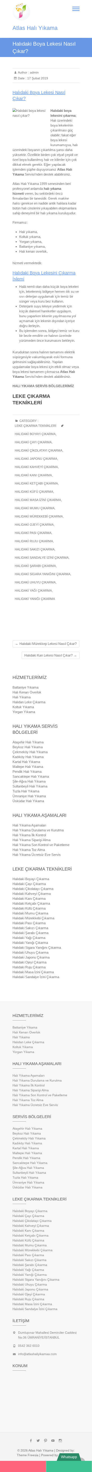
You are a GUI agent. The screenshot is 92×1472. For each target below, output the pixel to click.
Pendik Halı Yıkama (27, 771)
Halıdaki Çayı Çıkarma (33, 442)
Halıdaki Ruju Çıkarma (34, 541)
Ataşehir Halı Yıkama (28, 742)
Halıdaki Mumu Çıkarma (34, 508)
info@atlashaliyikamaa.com (37, 1354)
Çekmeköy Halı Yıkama (30, 752)
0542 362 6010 (29, 1345)
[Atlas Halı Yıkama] (23, 12)
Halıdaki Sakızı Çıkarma (34, 549)
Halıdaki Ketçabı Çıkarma (36, 483)
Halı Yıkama (22, 697)
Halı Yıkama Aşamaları (29, 825)
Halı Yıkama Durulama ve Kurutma (38, 830)
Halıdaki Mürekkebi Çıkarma (39, 516)
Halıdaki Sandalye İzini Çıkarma (42, 557)
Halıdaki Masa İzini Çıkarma (38, 500)
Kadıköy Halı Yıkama (28, 757)
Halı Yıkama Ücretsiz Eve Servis (37, 855)
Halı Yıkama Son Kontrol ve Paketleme (41, 845)
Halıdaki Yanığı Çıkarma (35, 599)
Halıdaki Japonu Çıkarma (36, 458)
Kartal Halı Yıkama (26, 762)
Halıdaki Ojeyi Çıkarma (34, 524)
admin (34, 72)
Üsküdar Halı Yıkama (28, 801)
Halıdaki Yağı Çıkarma (33, 590)
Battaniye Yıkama (25, 687)
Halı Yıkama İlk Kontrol (29, 835)
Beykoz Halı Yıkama (28, 747)
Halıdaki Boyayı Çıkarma (35, 434)
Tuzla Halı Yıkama (26, 791)
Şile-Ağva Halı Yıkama (29, 781)
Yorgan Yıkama (24, 712)
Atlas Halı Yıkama (35, 28)
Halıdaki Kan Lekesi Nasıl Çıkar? (50, 655)
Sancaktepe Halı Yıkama (31, 776)
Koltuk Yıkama (23, 707)
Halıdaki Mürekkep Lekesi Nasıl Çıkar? (46, 644)
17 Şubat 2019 (37, 78)
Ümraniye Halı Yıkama (29, 796)
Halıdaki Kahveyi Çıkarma (36, 467)
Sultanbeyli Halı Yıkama (30, 786)
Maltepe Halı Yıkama (28, 767)
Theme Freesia (27, 1455)
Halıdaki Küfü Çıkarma (34, 491)
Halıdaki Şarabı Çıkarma (35, 566)
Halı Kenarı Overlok (27, 692)
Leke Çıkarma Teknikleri (35, 425)
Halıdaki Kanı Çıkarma (33, 475)
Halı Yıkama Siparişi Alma (31, 840)
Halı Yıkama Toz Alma (29, 850)
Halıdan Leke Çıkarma (29, 702)
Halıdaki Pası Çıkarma (33, 533)
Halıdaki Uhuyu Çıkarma (35, 582)
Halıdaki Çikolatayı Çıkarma (38, 450)
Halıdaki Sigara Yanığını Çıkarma (42, 574)
